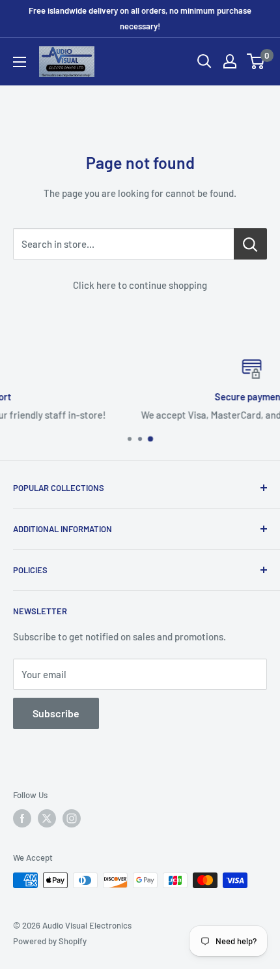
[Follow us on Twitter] (47, 818)
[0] (256, 61)
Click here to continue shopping (140, 285)
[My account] (229, 61)
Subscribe (56, 713)
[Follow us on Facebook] (22, 818)
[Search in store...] (250, 244)
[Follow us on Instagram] (72, 818)
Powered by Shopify (50, 941)
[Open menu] (19, 62)
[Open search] (204, 61)
